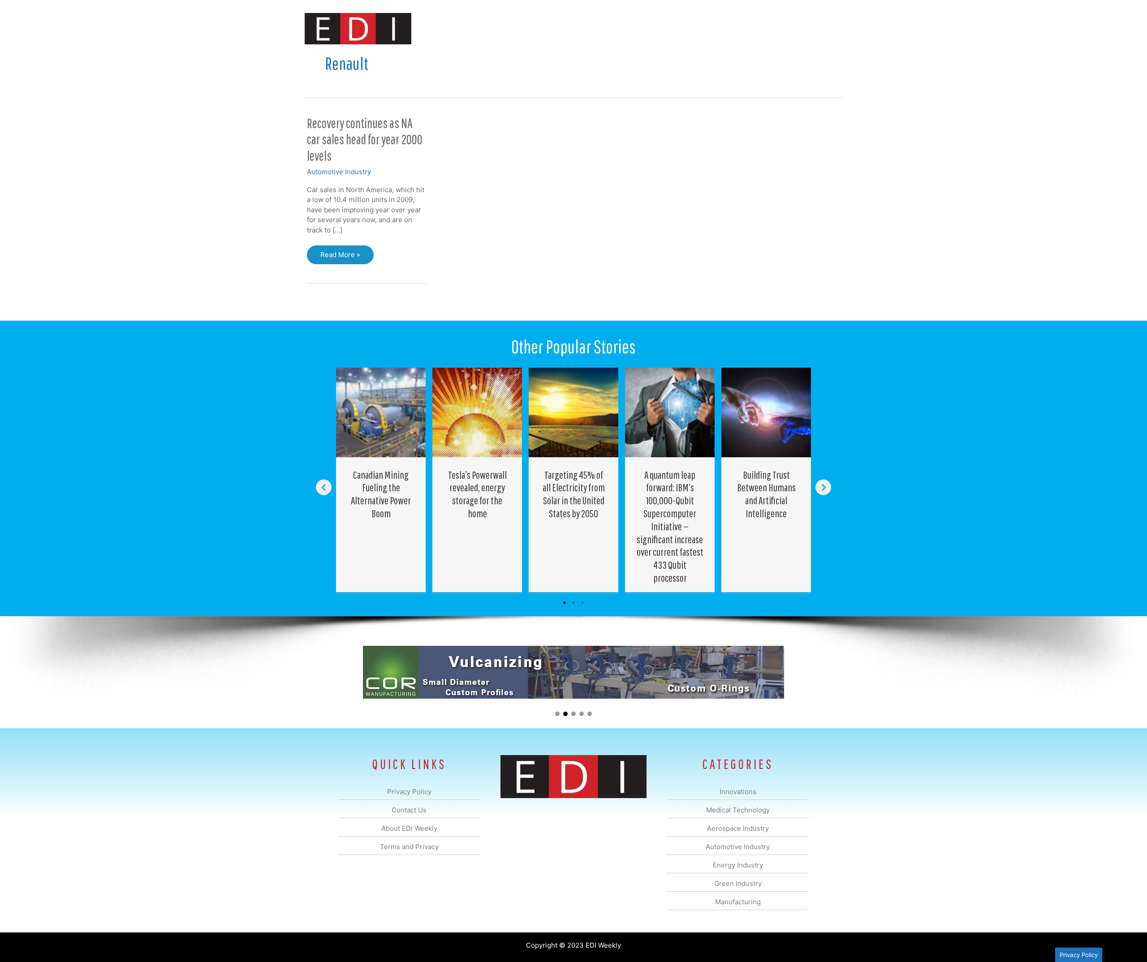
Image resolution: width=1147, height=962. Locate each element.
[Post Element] (381, 480)
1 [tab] (564, 602)
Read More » (340, 257)
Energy (638, 28)
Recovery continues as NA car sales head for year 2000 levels (365, 139)
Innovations (468, 28)
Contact (795, 28)
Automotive (596, 28)
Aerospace (550, 28)
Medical (510, 28)
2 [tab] (573, 602)
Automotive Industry (339, 171)
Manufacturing (715, 28)
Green (671, 28)
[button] (828, 28)
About (759, 28)
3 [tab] (582, 602)
